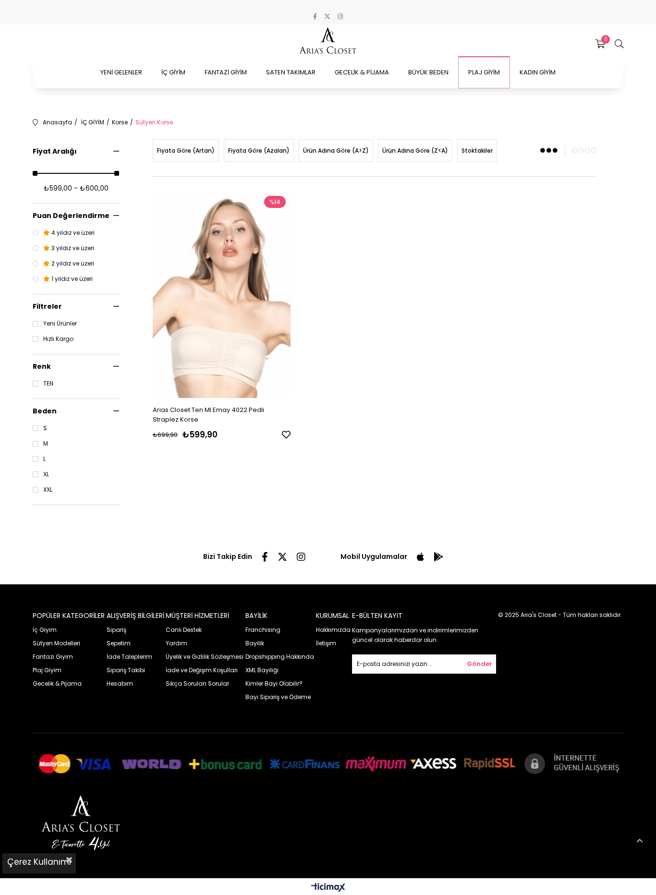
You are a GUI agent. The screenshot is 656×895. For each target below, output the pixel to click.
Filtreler (47, 306)
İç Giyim (45, 630)
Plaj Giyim (47, 670)
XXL (47, 490)
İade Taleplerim (129, 657)
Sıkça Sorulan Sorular (197, 683)
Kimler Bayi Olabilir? (274, 683)
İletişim (326, 643)
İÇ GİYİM (173, 72)
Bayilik (254, 643)
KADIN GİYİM (538, 72)
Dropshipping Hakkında (279, 657)
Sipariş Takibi (126, 670)
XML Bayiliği (262, 670)
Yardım (176, 643)
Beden (45, 411)
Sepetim (119, 643)
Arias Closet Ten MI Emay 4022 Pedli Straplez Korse (208, 414)
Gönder (479, 663)
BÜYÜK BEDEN (428, 72)
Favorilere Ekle (286, 434)
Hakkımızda (333, 630)
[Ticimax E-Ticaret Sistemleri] (328, 888)
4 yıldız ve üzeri (72, 233)
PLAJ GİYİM (484, 72)
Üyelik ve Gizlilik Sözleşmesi (204, 657)
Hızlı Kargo (58, 339)
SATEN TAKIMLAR (291, 72)
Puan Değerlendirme (71, 215)
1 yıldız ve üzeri (71, 279)
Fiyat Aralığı (55, 151)
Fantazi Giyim (53, 657)
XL (46, 474)
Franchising (262, 630)
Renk (42, 366)
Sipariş (116, 630)
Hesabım (120, 683)
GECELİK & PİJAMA (362, 72)
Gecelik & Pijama (57, 683)
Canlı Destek (184, 630)
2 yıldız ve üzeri (72, 263)
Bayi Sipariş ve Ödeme (278, 697)
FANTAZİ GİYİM (226, 72)
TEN (48, 384)
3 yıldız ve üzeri (72, 248)
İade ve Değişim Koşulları (202, 670)
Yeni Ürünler (60, 324)
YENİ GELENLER (121, 72)
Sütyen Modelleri (56, 643)
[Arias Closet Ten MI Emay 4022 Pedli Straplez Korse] (222, 294)
